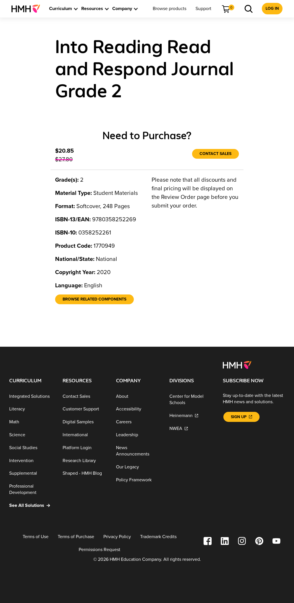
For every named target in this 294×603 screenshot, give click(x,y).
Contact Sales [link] (215, 153)
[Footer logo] (237, 364)
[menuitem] (28, 8)
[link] (28, 8)
